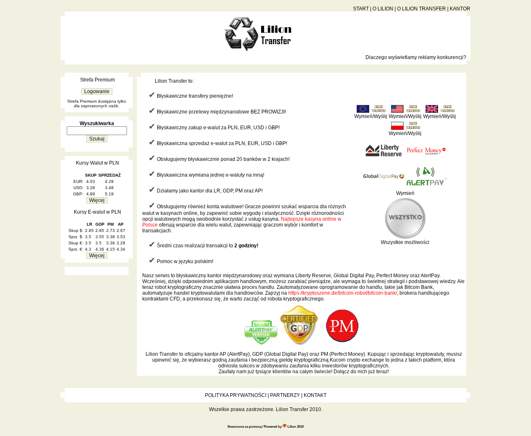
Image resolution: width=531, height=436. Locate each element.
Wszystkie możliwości (405, 242)
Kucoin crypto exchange (357, 360)
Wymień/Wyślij (370, 116)
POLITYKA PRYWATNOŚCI (235, 395)
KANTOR (460, 9)
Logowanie (97, 91)
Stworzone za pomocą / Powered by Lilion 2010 (265, 427)
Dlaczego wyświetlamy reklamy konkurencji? (415, 57)
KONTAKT (315, 395)
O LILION (383, 9)
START (361, 9)
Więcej (97, 200)
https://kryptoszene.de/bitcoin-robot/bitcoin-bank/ (342, 293)
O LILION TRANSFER (421, 9)
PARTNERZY (285, 395)
